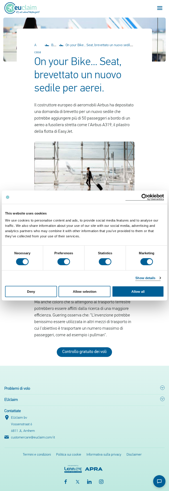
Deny (31, 291)
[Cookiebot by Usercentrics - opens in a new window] (144, 197)
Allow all (138, 291)
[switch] (63, 261)
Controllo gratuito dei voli (84, 352)
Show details (145, 278)
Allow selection (84, 291)
